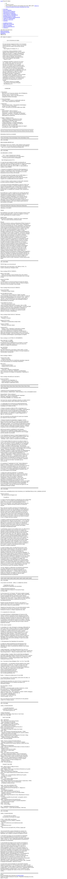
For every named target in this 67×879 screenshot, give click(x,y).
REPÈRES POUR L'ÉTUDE (9, 16)
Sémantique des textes (5, 32)
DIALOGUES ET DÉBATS (9, 11)
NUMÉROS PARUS (7, 23)
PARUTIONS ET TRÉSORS (9, 13)
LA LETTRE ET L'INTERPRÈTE (10, 15)
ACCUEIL (5, 9)
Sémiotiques (3, 33)
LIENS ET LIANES (7, 25)
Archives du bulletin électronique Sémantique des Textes (17, 6)
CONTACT (5, 27)
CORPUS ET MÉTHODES (9, 18)
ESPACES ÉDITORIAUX (9, 26)
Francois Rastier (20, 875)
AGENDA (5, 20)
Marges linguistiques (5, 31)
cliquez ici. (36, 5)
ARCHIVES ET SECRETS (9, 12)
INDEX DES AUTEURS (8, 24)
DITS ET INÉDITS (7, 10)
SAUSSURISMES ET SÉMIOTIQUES (11, 17)
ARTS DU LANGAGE (8, 19)
